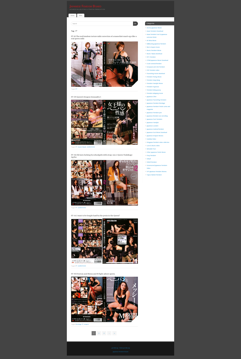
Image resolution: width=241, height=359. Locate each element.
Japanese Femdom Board (85, 6)
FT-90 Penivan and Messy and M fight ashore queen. (93, 274)
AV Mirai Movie (151, 40)
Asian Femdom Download (155, 31)
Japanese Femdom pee (154, 112)
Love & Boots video (153, 145)
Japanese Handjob (153, 122)
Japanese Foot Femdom (154, 119)
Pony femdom (151, 155)
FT (76, 89)
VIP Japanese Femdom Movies (157, 171)
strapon (86, 324)
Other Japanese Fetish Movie (156, 152)
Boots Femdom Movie (154, 50)
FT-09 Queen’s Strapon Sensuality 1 (86, 97)
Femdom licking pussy (154, 90)
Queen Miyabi (82, 147)
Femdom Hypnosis (153, 87)
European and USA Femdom (156, 67)
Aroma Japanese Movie (154, 28)
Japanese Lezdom (152, 126)
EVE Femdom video (153, 70)
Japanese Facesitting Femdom (156, 100)
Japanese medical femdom (155, 129)
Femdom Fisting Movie (154, 77)
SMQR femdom (152, 162)
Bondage (78, 324)
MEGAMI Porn (151, 149)
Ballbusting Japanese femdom (156, 44)
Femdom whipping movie (155, 93)
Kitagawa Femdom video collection (158, 142)
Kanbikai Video (151, 139)
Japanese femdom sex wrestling (157, 116)
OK (134, 23)
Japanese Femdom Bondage (156, 103)
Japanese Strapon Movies (155, 136)
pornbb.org (114, 348)
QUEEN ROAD (91, 147)
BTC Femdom (151, 57)
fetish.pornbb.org (124, 348)
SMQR (149, 159)
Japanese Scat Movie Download (157, 132)
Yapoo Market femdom (154, 175)
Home (72, 15)
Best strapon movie (153, 47)
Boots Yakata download (154, 54)
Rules (80, 15)
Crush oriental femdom (154, 63)
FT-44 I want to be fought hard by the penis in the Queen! (95, 216)
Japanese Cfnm (151, 96)
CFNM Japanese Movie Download (157, 60)
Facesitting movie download (156, 73)
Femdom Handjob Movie (155, 83)
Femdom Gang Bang (153, 80)
